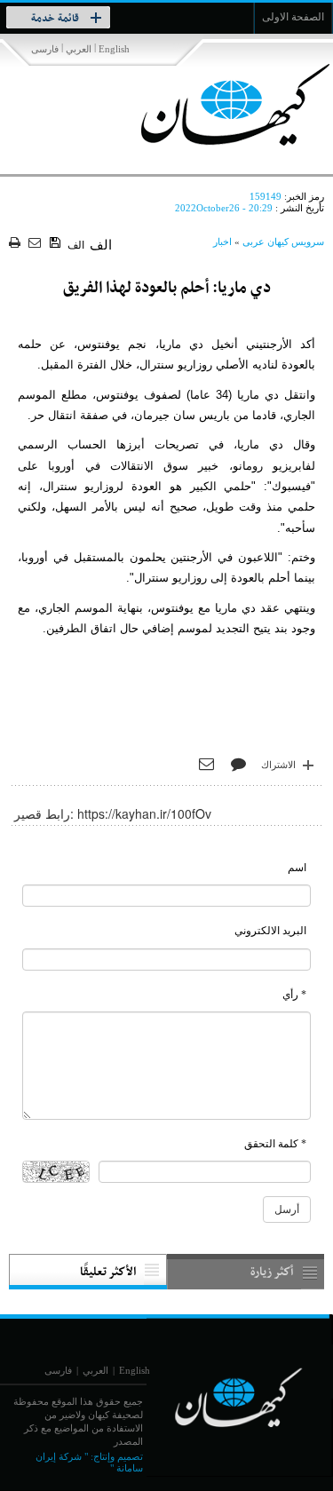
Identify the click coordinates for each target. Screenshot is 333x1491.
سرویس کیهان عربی (283, 241)
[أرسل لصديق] (36, 243)
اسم (297, 867)
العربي (78, 49)
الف (75, 245)
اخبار (222, 241)
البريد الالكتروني (270, 930)
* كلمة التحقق (275, 1144)
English (114, 49)
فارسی (45, 49)
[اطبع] (16, 243)
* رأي (294, 994)
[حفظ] (56, 243)
